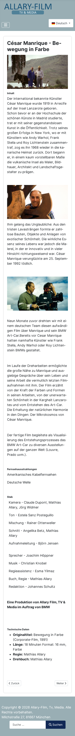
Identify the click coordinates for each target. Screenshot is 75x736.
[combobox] (27, 725)
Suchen (57, 724)
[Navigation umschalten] (6, 25)
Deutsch (61, 23)
